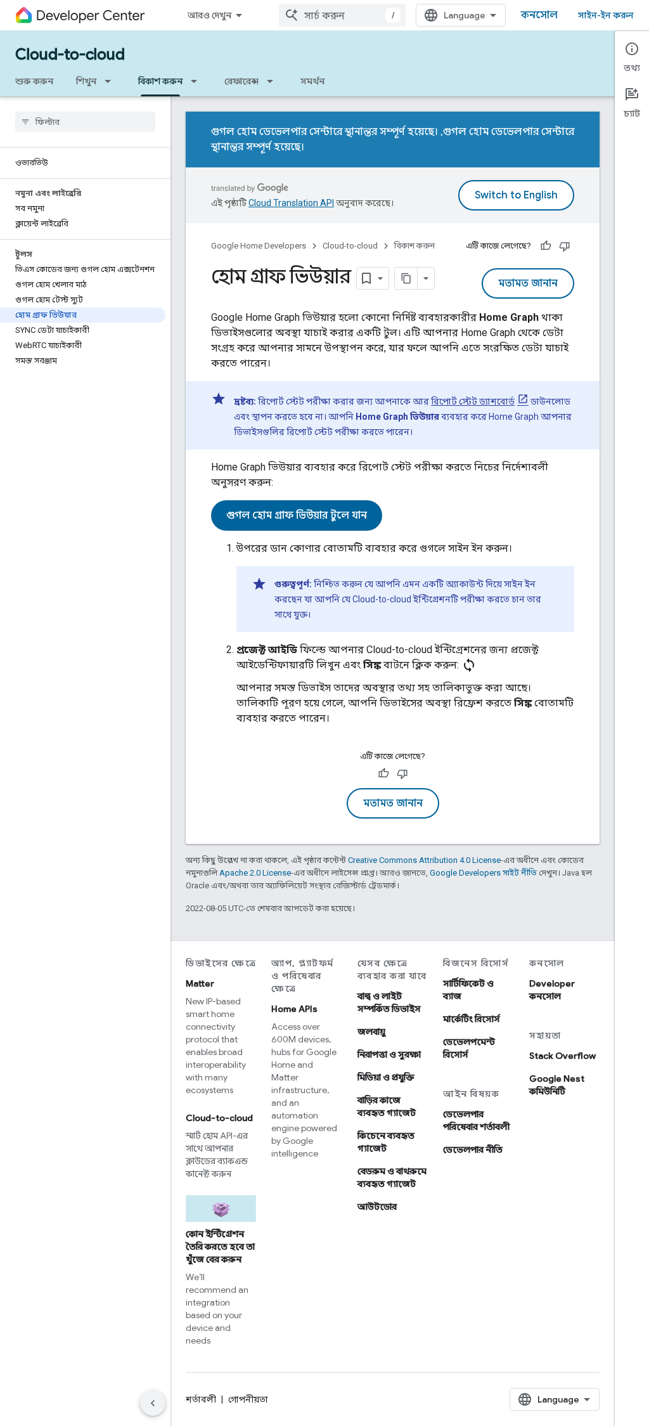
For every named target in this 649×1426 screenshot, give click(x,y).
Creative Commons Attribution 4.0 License (424, 860)
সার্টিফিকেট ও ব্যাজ (468, 990)
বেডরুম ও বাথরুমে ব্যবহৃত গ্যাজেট (392, 1177)
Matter (200, 983)
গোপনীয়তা (248, 1399)
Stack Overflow (562, 1055)
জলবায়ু (371, 1031)
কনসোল (539, 15)
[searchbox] (85, 122)
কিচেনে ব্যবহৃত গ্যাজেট (385, 1142)
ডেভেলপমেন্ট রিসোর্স (469, 1048)
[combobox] (342, 15)
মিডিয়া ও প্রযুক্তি (385, 1077)
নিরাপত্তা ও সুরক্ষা (389, 1054)
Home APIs (294, 1008)
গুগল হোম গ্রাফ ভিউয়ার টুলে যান (296, 515)
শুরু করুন (34, 81)
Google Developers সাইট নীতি (483, 873)
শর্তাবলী (201, 1399)
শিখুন (86, 81)
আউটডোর (377, 1206)
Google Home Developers (258, 245)
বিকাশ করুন (160, 81)
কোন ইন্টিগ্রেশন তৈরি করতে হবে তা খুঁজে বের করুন (220, 1246)
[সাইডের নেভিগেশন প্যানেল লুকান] (152, 1403)
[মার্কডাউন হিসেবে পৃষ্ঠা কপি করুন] (406, 278)
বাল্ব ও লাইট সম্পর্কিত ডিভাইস (389, 1002)
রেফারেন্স (241, 81)
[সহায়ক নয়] (564, 246)
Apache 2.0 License (255, 873)
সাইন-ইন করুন (606, 15)
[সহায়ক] (545, 246)
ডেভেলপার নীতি (473, 1149)
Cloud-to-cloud (70, 54)
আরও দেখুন (209, 15)
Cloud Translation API (291, 203)
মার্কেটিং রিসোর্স (471, 1019)
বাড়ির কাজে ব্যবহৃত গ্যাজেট (386, 1106)
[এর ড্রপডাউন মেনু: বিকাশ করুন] (198, 81)
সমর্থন (312, 81)
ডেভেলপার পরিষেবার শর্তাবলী (476, 1120)
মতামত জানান (528, 283)
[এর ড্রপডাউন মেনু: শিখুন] (111, 81)
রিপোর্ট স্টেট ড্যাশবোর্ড (473, 401)
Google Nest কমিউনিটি (556, 1085)
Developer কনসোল (552, 990)
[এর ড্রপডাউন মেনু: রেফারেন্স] (274, 81)
